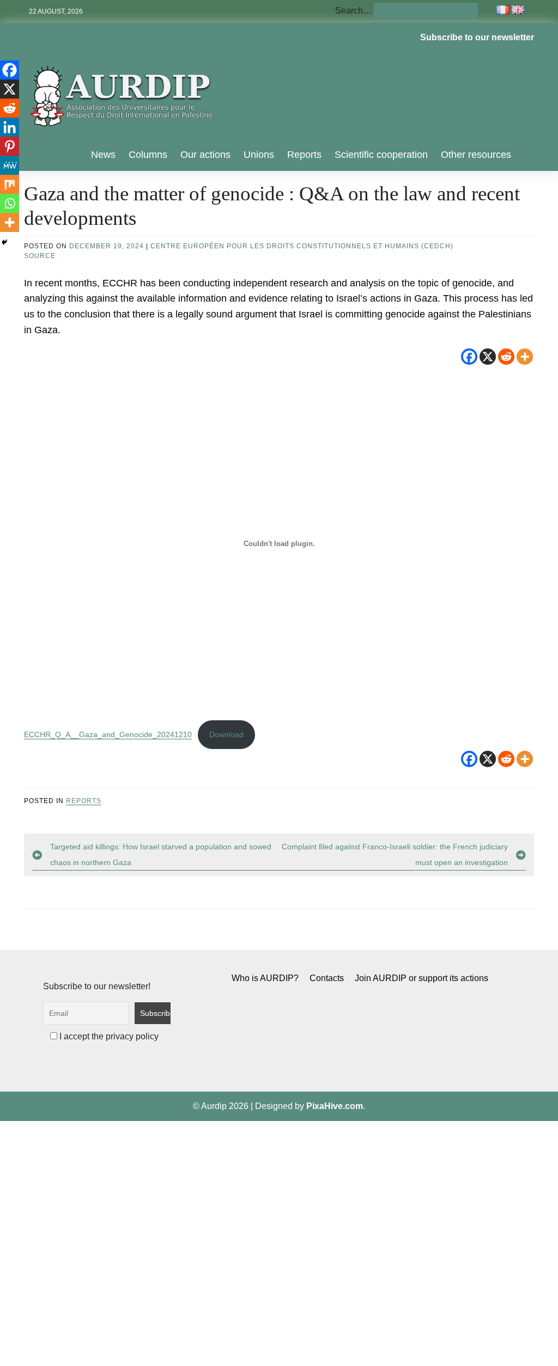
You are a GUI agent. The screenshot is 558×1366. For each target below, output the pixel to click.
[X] (488, 356)
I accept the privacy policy (108, 1036)
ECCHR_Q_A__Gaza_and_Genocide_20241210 (108, 734)
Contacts (327, 978)
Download (226, 734)
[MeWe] (9, 165)
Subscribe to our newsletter (477, 37)
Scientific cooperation (381, 154)
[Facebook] (469, 356)
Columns (148, 154)
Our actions (205, 154)
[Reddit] (506, 356)
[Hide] (4, 242)
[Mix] (9, 184)
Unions (259, 154)
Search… (353, 10)
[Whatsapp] (9, 203)
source (40, 256)
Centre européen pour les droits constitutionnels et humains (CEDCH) (301, 246)
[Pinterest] (9, 146)
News (103, 154)
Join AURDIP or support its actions (421, 978)
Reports (304, 154)
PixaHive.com (334, 1106)
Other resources (476, 154)
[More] (525, 356)
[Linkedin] (9, 127)
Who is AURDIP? (265, 978)
